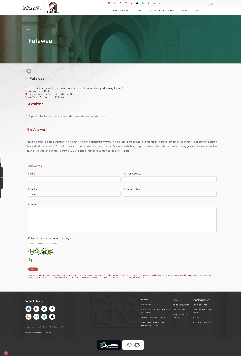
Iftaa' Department (201, 300)
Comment (33, 204)
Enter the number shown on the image (49, 238)
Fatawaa (177, 300)
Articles (196, 317)
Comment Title (132, 188)
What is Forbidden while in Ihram (57, 94)
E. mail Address (132, 173)
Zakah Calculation (181, 304)
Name (31, 173)
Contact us (146, 304)
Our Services (179, 309)
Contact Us (199, 10)
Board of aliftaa (200, 304)
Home (27, 29)
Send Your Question (202, 322)
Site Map (145, 299)
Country (32, 188)
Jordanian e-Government (153, 317)
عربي (211, 3)
